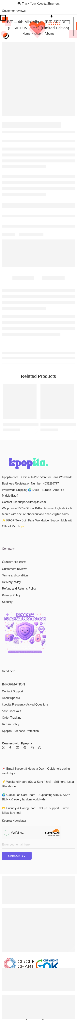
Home (26, 33)
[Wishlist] (33, 388)
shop (37, 33)
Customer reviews (14, 10)
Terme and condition (15, 575)
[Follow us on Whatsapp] (39, 747)
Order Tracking (11, 717)
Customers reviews (14, 568)
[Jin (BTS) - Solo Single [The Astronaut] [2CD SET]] (57, 401)
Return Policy (10, 724)
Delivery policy (11, 582)
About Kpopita (11, 698)
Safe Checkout (11, 711)
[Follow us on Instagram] (32, 747)
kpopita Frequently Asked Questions (25, 704)
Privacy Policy (11, 595)
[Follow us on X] (3, 747)
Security (7, 601)
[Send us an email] (17, 747)
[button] (31, 418)
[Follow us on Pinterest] (24, 747)
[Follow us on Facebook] (10, 747)
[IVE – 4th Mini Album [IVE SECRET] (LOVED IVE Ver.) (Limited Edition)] (38, 79)
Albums (49, 33)
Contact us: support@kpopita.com (24, 502)
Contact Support (12, 691)
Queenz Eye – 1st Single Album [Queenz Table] (33, 424)
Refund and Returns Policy (19, 588)
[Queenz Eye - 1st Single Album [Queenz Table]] (20, 401)
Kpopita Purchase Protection (20, 731)
